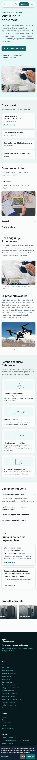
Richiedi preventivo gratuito (14, 48)
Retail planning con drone (9, 705)
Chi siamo (4, 717)
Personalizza (5, 756)
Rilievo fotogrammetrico (9, 673)
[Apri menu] (32, 4)
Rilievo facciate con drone (10, 685)
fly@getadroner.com (8, 743)
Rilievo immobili (6, 676)
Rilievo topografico (7, 670)
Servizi (4, 12)
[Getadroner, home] (5, 4)
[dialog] (18, 753)
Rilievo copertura (7, 682)
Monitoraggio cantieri (8, 696)
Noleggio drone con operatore (11, 688)
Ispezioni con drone (8, 690)
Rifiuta (23, 756)
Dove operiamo (6, 723)
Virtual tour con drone (8, 702)
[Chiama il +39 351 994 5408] (16, 4)
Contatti (4, 725)
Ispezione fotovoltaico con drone (12, 699)
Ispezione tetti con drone (9, 693)
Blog (3, 720)
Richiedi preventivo (7, 728)
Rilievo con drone (7, 665)
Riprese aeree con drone (9, 708)
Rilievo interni (6, 679)
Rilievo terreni (6, 667)
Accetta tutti (30, 756)
